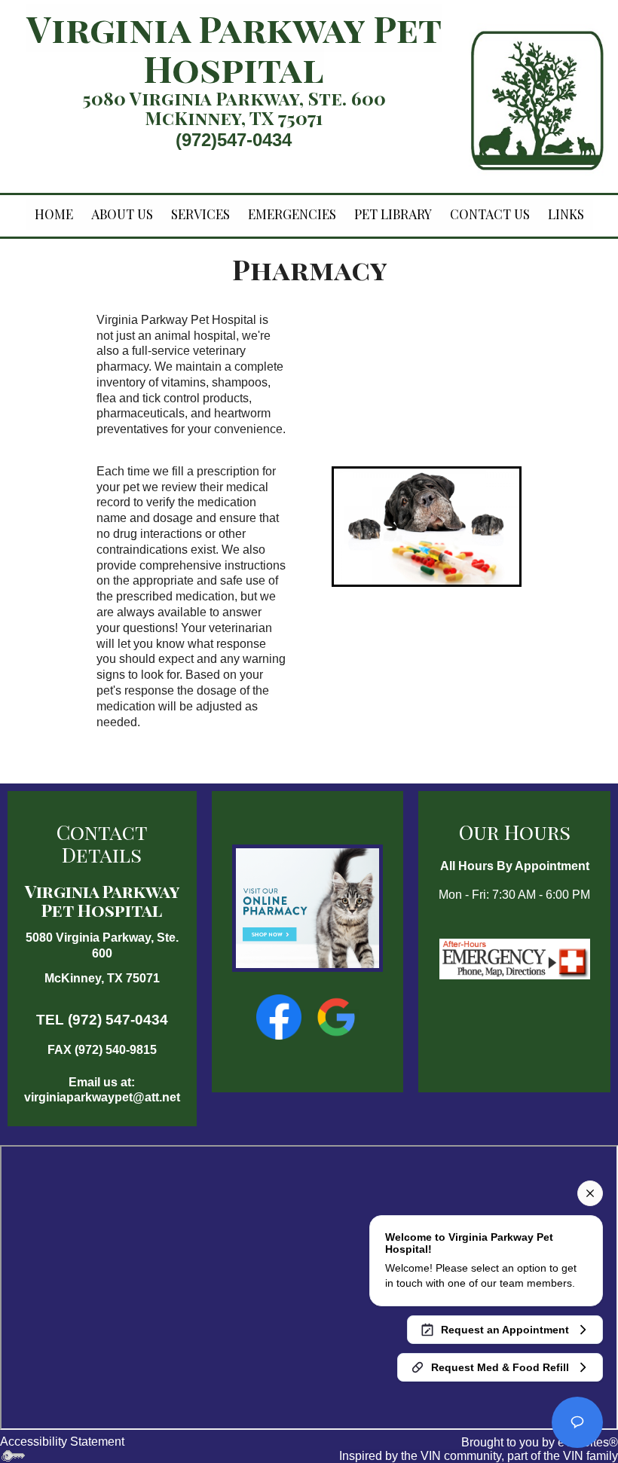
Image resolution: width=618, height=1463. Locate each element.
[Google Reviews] (336, 1015)
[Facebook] (280, 1015)
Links (566, 214)
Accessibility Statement (62, 1441)
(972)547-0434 (234, 140)
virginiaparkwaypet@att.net (102, 1097)
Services (200, 214)
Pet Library (393, 214)
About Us (122, 214)
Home (54, 214)
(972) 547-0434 (118, 1020)
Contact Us (490, 214)
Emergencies (292, 214)
